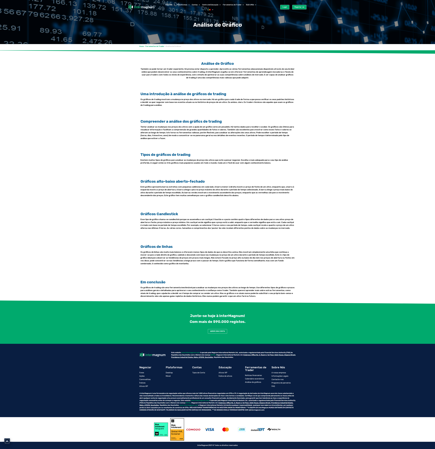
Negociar (169, 5)
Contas (195, 5)
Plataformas (182, 5)
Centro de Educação (210, 5)
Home (141, 46)
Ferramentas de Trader (232, 5)
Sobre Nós (250, 5)
